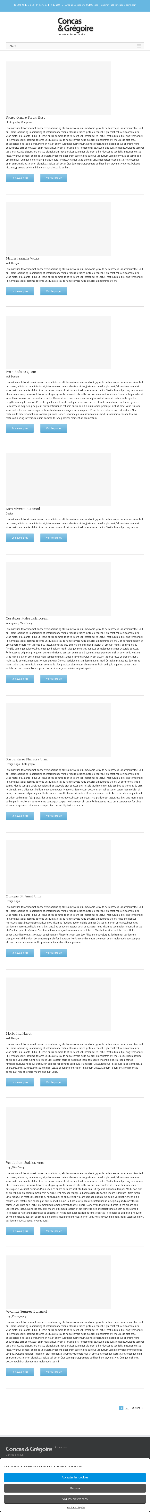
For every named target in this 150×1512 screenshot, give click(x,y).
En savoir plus (20, 178)
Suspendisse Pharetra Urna (27, 759)
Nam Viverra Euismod (23, 509)
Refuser (75, 1488)
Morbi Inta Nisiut (19, 1033)
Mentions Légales (76, 1507)
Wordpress (26, 122)
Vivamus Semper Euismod (26, 1311)
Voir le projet (54, 178)
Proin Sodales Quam (21, 372)
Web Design (12, 263)
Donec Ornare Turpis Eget (25, 117)
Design (9, 513)
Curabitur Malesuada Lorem (27, 618)
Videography (12, 623)
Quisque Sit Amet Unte (24, 896)
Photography (13, 122)
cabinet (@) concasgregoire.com (118, 4)
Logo (17, 764)
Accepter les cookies (75, 1477)
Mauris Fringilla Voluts (23, 258)
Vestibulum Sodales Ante (25, 1162)
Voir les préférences (75, 1499)
